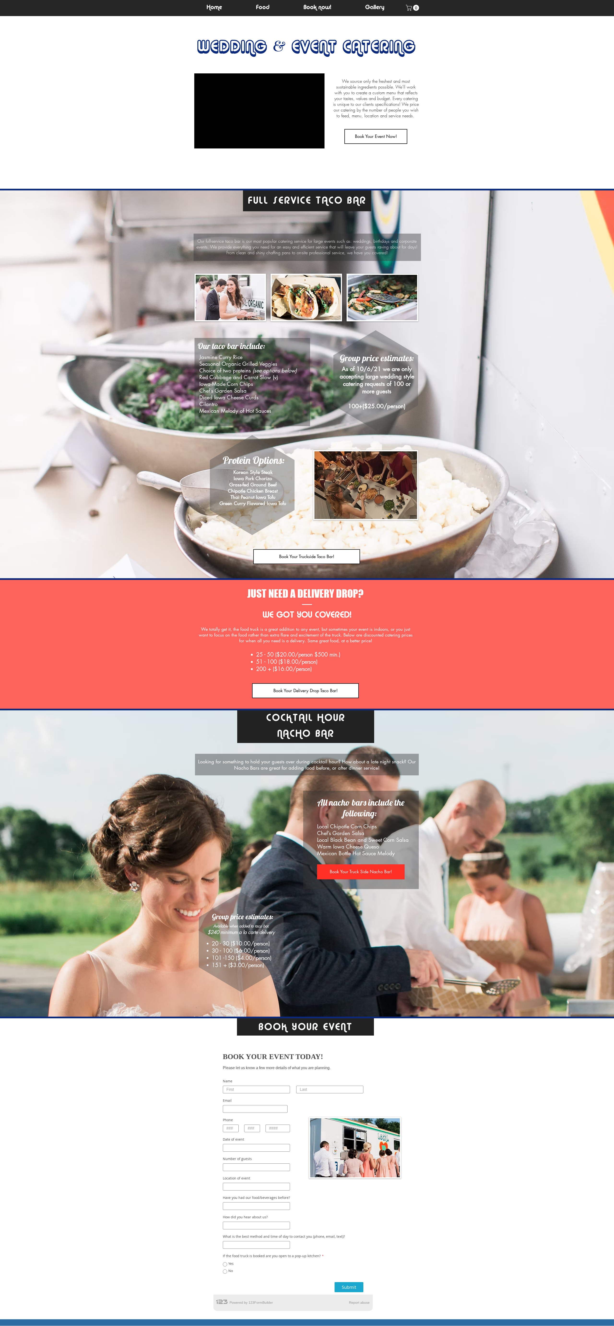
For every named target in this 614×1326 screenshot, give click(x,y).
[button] (262, 7)
